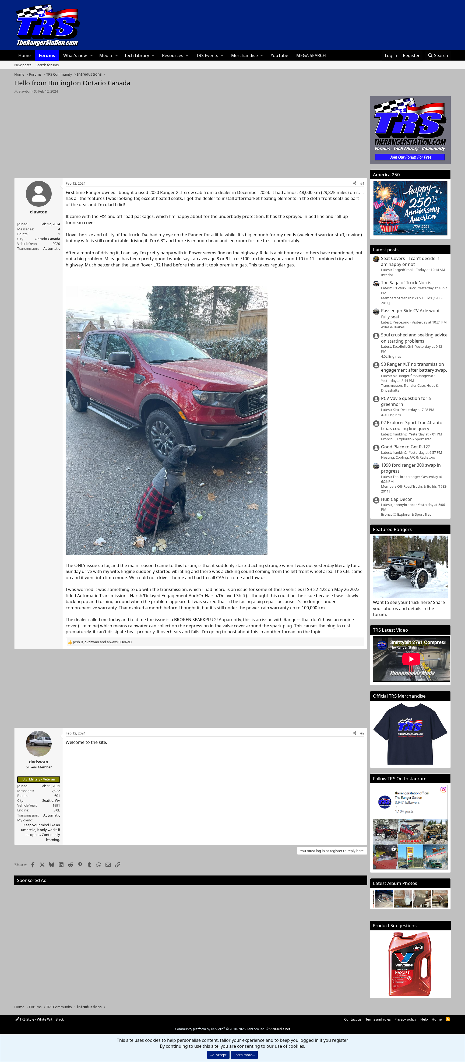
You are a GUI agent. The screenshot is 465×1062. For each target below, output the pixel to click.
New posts (22, 64)
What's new (75, 55)
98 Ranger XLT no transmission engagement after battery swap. (414, 367)
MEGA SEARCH (311, 55)
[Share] (354, 183)
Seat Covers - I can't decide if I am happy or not (411, 261)
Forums (47, 55)
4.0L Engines (391, 356)
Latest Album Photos (395, 883)
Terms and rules (378, 1019)
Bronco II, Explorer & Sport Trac (406, 439)
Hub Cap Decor (396, 499)
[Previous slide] (380, 898)
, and (102, 641)
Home (24, 55)
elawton (25, 91)
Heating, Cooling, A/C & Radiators (408, 457)
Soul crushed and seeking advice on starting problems (414, 338)
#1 (362, 183)
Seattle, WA (51, 800)
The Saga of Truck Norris (406, 283)
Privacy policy (405, 1019)
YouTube (279, 55)
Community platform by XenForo (220, 1029)
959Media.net (279, 1029)
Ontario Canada (47, 238)
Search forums (47, 64)
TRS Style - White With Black (41, 1019)
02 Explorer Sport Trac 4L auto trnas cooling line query (411, 425)
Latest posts (386, 250)
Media (105, 55)
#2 (362, 733)
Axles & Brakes (392, 327)
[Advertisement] (190, 134)
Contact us (352, 1019)
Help (424, 1019)
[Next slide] (440, 898)
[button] (91, 55)
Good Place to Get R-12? (405, 447)
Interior (387, 274)
